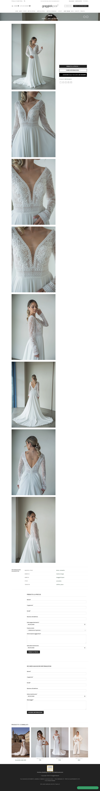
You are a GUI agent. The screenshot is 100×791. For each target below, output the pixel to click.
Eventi (25, 11)
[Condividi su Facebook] (60, 82)
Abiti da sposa (31, 11)
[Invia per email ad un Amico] (66, 82)
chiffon (58, 584)
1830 (79, 760)
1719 (40, 760)
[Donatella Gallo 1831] (21, 742)
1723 (59, 760)
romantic (62, 570)
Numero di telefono (32, 616)
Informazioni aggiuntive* (34, 633)
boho (57, 570)
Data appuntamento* (33, 622)
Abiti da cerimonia (51, 11)
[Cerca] (24, 1)
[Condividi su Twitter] (63, 82)
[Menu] (12, 6)
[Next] (88, 745)
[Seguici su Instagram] (84, 1)
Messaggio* (30, 700)
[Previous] (12, 745)
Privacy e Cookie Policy (17, 1)
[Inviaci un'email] (86, 1)
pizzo (62, 584)
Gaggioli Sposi (60, 577)
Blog (72, 11)
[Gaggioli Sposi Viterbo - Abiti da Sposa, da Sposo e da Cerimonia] (50, 6)
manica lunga (60, 574)
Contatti (77, 11)
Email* (29, 611)
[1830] (79, 742)
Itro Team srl (56, 784)
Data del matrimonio (33, 645)
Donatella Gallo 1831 (20, 760)
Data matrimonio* (32, 694)
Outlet (60, 11)
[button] (88, 787)
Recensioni (71, 1)
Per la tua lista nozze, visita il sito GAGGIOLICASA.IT (50, 1)
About (20, 11)
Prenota (82, 11)
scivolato (58, 581)
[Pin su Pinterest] (68, 82)
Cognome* (30, 605)
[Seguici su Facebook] (83, 1)
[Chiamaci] (87, 1)
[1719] (40, 742)
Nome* (29, 599)
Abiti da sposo (41, 11)
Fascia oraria (30, 628)
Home (16, 11)
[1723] (60, 742)
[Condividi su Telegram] (71, 82)
